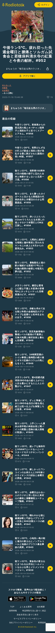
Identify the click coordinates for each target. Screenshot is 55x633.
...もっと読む (7, 93)
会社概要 (41, 606)
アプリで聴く (29, 76)
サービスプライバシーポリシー (27, 618)
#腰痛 (4, 88)
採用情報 (13, 610)
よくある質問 (26, 606)
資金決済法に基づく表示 (27, 614)
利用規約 (42, 622)
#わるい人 (6, 85)
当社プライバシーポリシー (21, 622)
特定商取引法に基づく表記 (34, 610)
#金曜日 (5, 90)
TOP (12, 606)
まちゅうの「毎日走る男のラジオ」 (24, 68)
